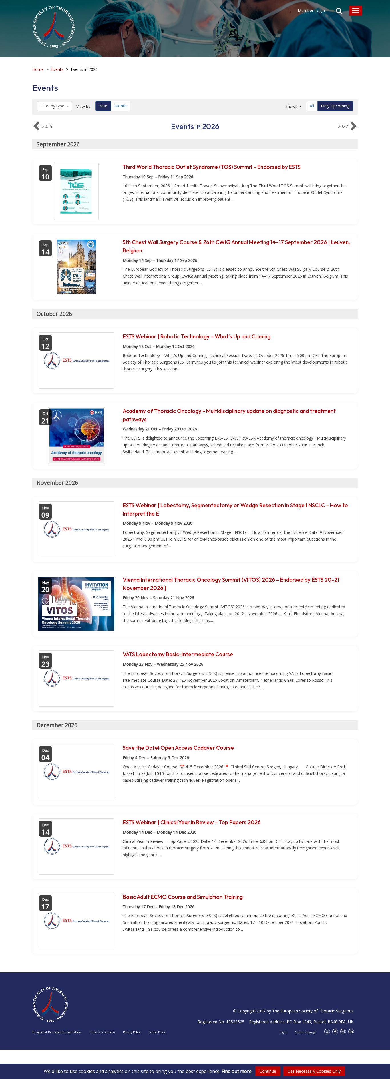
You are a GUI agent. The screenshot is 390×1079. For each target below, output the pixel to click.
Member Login (311, 10)
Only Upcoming (335, 106)
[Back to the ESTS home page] (50, 1004)
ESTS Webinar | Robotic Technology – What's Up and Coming (196, 336)
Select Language (305, 1032)
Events (57, 69)
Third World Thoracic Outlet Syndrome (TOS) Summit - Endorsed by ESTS (212, 166)
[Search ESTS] (339, 11)
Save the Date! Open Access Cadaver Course (178, 747)
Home (38, 69)
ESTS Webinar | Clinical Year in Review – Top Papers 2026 (192, 822)
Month (120, 106)
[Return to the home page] (53, 24)
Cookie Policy (157, 1032)
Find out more (237, 1071)
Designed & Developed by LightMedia (56, 1032)
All (312, 106)
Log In (283, 1032)
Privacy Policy (131, 1032)
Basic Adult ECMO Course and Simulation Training (183, 896)
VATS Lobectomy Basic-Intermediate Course (178, 654)
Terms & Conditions (102, 1032)
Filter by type (52, 106)
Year (103, 106)
